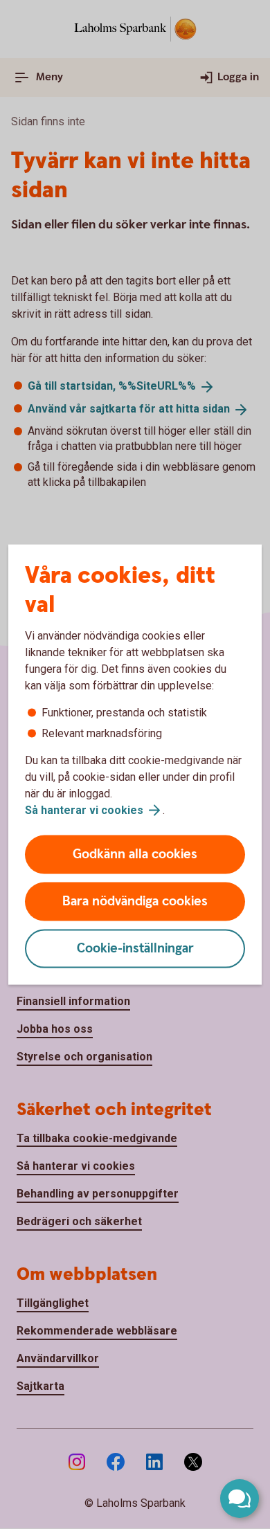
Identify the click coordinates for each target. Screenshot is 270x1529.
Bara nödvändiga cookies (135, 901)
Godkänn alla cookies (135, 854)
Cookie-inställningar (135, 948)
